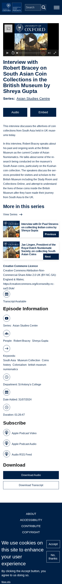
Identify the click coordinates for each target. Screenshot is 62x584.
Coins (45, 360)
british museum (37, 364)
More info (5, 582)
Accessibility (31, 520)
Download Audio (31, 475)
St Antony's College (29, 384)
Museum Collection (29, 360)
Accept (53, 544)
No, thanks (53, 556)
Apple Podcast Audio (24, 444)
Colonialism (20, 364)
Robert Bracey (22, 340)
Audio (15, 112)
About (31, 514)
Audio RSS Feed (22, 454)
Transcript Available (14, 301)
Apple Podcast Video (24, 433)
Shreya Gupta (40, 340)
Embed (43, 112)
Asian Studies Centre (33, 98)
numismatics (10, 369)
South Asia (9, 360)
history (7, 364)
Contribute (31, 526)
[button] (31, 40)
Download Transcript (31, 485)
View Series (10, 214)
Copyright (31, 532)
